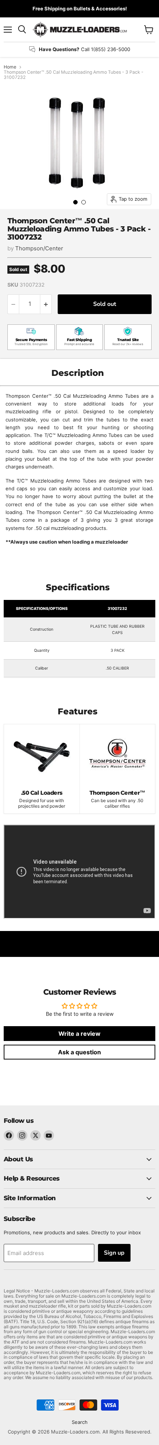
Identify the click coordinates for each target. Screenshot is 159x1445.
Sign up (114, 1253)
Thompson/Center (39, 248)
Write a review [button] (79, 1033)
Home (10, 67)
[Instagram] (22, 1135)
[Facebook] (9, 1135)
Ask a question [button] (79, 1052)
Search (80, 1422)
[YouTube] (49, 1135)
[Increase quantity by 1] (46, 304)
